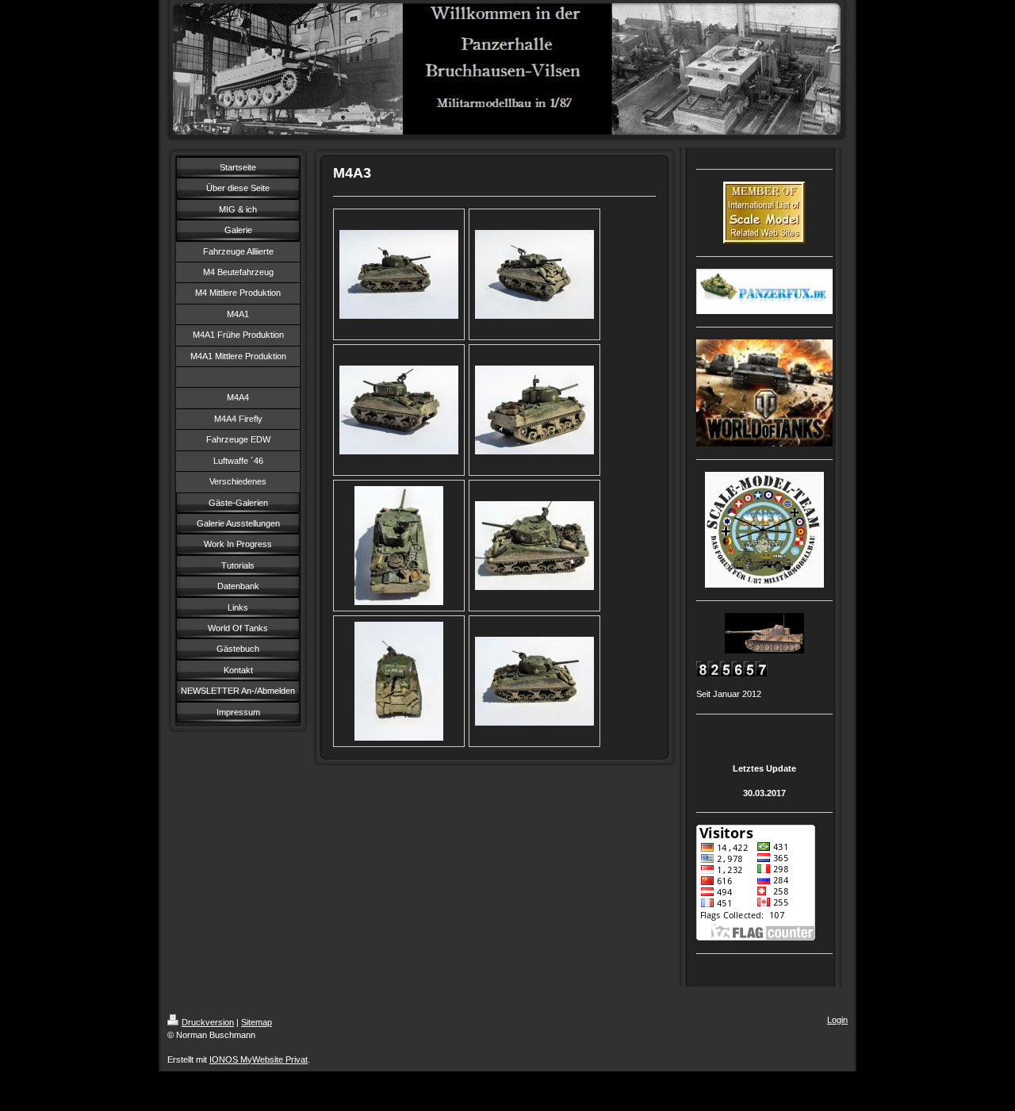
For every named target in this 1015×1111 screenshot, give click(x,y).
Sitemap (256, 1022)
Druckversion (208, 1022)
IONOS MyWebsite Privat (258, 1059)
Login (837, 1020)
